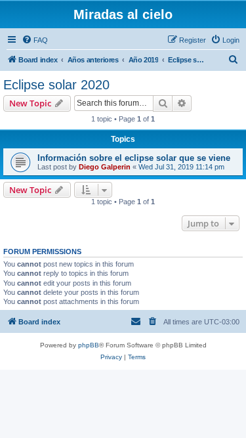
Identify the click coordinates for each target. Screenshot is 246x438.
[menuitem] (35, 40)
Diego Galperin (105, 167)
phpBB (88, 345)
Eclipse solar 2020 (56, 84)
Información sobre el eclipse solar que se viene (133, 158)
